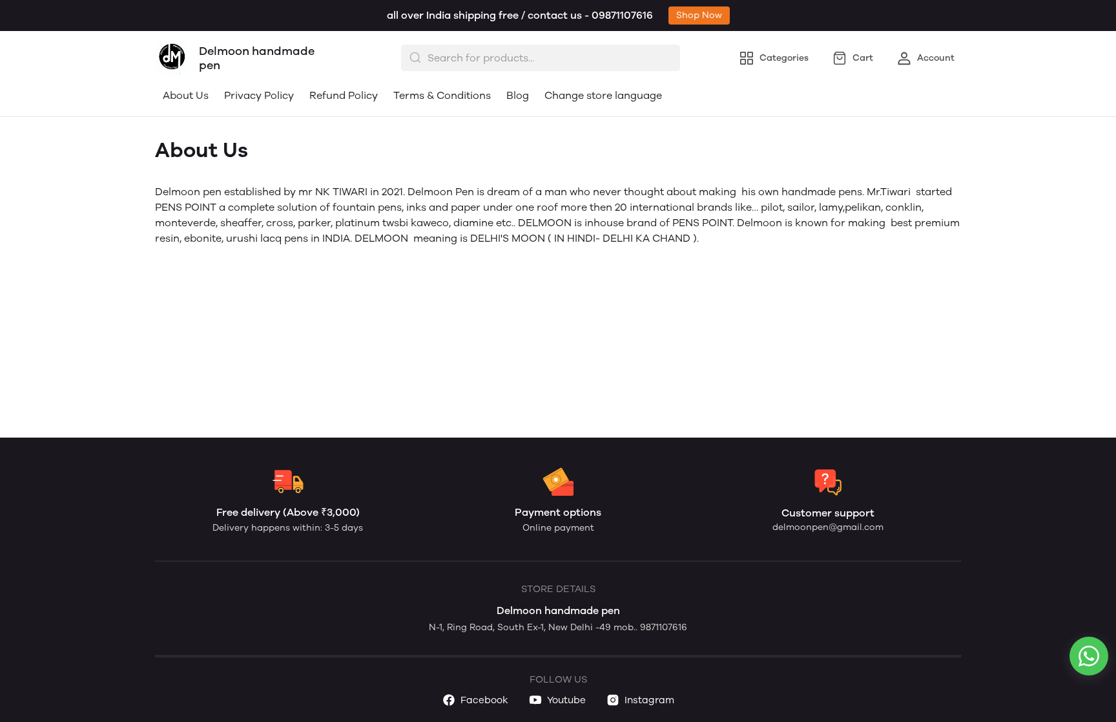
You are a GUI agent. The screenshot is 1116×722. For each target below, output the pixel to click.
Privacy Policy (259, 95)
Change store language (603, 95)
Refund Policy (343, 95)
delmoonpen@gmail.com (828, 527)
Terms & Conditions (442, 95)
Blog (517, 95)
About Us (186, 95)
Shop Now (699, 15)
